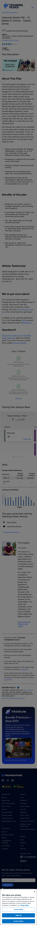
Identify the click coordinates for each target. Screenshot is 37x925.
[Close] (34, 892)
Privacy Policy (24, 905)
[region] (18, 907)
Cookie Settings (18, 909)
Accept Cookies (18, 921)
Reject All (18, 915)
